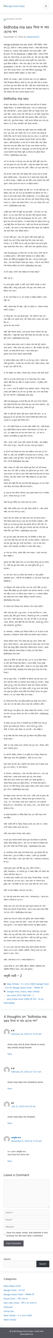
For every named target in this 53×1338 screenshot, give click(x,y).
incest (23, 991)
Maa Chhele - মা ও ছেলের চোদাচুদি (21, 984)
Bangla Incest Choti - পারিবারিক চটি (28, 987)
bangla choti (13, 991)
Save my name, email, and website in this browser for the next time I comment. (27, 1234)
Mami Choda (10, 1319)
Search (7, 1259)
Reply (10, 1054)
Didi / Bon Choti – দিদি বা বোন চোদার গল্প (20, 1303)
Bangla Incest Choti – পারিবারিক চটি (19, 1294)
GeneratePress (26, 1334)
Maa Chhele (33, 991)
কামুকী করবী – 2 (13, 976)
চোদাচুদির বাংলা (16, 1137)
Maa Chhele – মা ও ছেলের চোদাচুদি (18, 1315)
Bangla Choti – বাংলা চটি (14, 1290)
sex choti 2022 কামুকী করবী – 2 (20, 995)
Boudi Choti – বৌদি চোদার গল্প (16, 1298)
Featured (8, 1307)
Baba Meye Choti (12, 1286)
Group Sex (9, 1311)
